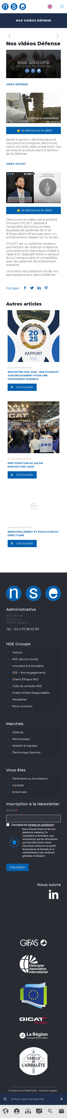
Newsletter (19, 699)
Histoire (17, 652)
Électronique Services (26, 752)
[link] (33, 108)
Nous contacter (22, 706)
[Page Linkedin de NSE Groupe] (53, 894)
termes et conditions (41, 824)
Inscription (17, 867)
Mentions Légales (48, 1090)
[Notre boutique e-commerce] (28, 1113)
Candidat (18, 785)
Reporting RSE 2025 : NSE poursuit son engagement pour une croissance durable (33, 375)
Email (10, 810)
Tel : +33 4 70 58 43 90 (22, 629)
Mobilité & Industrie (25, 745)
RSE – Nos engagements (28, 672)
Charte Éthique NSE (25, 679)
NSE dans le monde (25, 659)
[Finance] (39, 1113)
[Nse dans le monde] (6, 1113)
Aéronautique (21, 739)
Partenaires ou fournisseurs (30, 778)
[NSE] (14, 6)
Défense (17, 732)
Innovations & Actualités (28, 666)
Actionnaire (19, 792)
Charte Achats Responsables (31, 692)
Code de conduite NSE (27, 686)
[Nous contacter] (61, 1113)
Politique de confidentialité (23, 1090)
